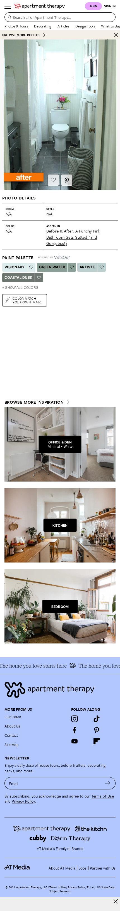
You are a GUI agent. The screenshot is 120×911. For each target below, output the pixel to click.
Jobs (83, 868)
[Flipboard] (96, 741)
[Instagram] (74, 718)
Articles (63, 26)
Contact (11, 735)
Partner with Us (103, 868)
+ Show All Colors (20, 288)
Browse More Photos (21, 34)
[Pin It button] (66, 180)
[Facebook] (74, 730)
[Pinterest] (96, 730)
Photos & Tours (16, 26)
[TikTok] (96, 718)
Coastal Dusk (18, 277)
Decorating (42, 26)
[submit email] (108, 783)
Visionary (14, 267)
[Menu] (7, 6)
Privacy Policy (23, 801)
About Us (12, 726)
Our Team (12, 717)
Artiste (87, 267)
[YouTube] (74, 741)
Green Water (52, 267)
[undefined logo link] (40, 6)
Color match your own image (27, 300)
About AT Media (62, 868)
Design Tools (85, 26)
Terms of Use (102, 796)
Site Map (11, 744)
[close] (115, 901)
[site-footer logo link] (17, 868)
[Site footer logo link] (60, 689)
